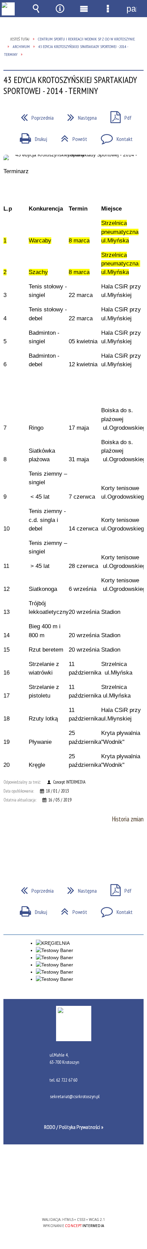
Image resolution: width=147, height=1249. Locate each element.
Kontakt (114, 137)
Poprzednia (34, 115)
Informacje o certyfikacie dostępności (73, 1175)
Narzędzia (60, 8)
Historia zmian (128, 819)
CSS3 (73, 1199)
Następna (79, 115)
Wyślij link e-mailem (85, 847)
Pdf (118, 115)
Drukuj (30, 137)
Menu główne (84, 8)
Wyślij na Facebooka (60, 847)
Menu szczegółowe (108, 8)
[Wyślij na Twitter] (72, 847)
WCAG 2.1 (94, 1199)
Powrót (71, 137)
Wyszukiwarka (36, 8)
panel (131, 8)
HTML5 (62, 1199)
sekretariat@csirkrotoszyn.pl (74, 1096)
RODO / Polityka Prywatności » (73, 1126)
